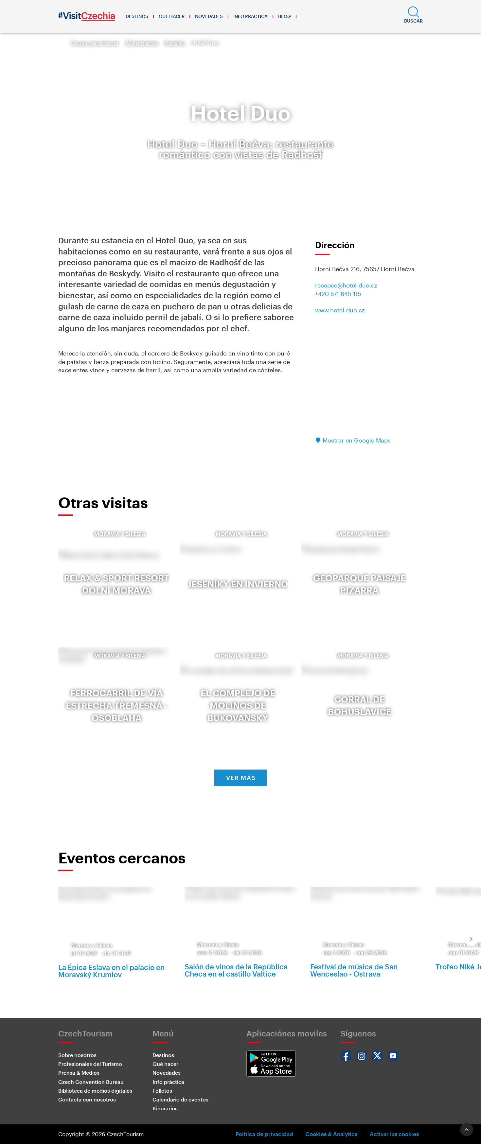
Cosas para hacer (95, 42)
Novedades (209, 16)
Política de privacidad (264, 1134)
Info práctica (250, 16)
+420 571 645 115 (338, 293)
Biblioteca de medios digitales (95, 1090)
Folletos (162, 1090)
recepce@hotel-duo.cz (346, 285)
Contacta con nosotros (87, 1099)
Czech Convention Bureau (91, 1082)
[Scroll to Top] (466, 1129)
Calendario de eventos (180, 1099)
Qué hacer (172, 16)
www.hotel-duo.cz (340, 310)
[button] (413, 16)
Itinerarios (165, 1108)
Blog (284, 16)
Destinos (137, 16)
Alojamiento (141, 42)
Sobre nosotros (77, 1055)
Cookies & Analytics (331, 1134)
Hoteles (174, 42)
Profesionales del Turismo (90, 1064)
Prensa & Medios (78, 1072)
